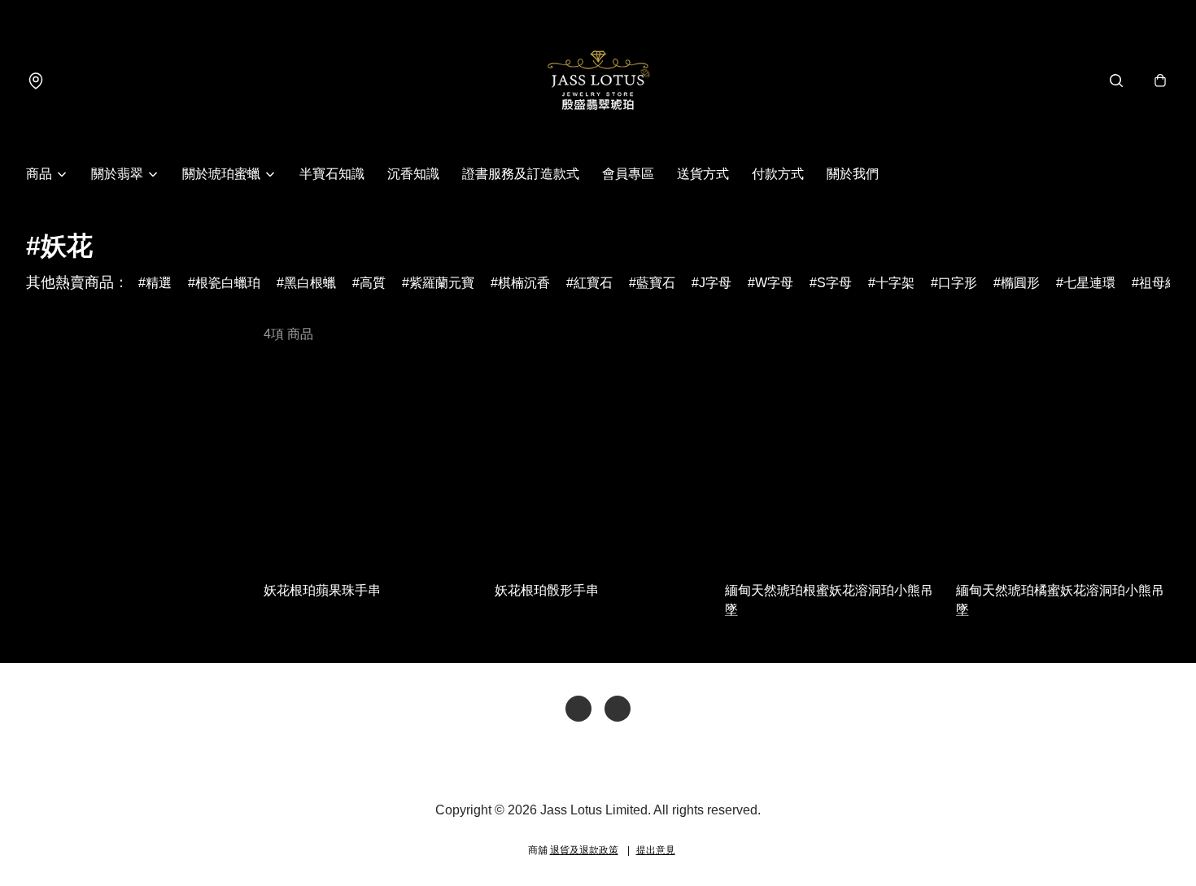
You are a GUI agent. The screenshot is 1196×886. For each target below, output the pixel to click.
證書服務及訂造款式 (520, 174)
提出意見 (655, 850)
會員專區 (628, 174)
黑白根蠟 (310, 283)
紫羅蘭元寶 (441, 283)
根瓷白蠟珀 (227, 283)
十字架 (894, 283)
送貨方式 (703, 174)
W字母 (774, 283)
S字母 (834, 283)
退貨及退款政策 (584, 850)
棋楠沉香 (524, 283)
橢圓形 (1020, 283)
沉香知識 (413, 174)
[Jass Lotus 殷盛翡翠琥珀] (598, 81)
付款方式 (778, 174)
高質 (373, 283)
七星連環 (1089, 283)
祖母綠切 (1165, 283)
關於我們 (853, 174)
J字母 (715, 283)
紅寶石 (593, 283)
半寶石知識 (331, 174)
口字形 (957, 283)
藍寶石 (655, 283)
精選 (159, 283)
